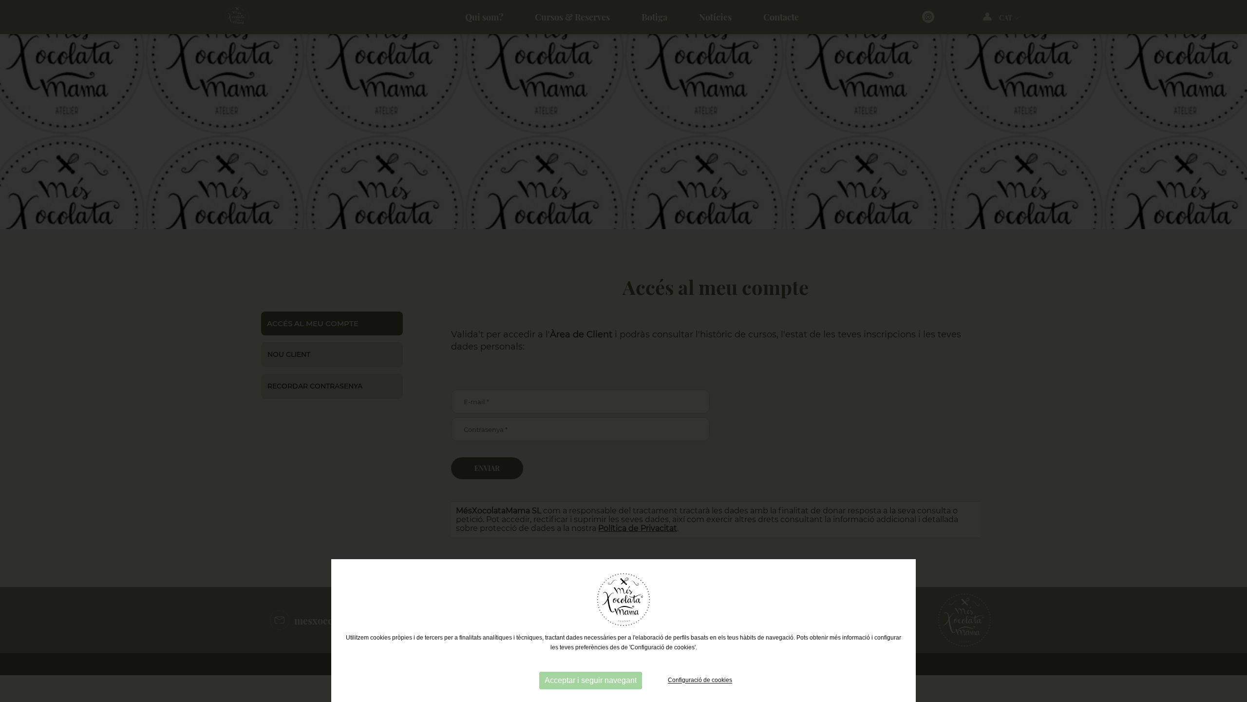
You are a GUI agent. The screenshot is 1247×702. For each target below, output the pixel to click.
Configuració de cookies (700, 680)
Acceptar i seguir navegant (591, 680)
